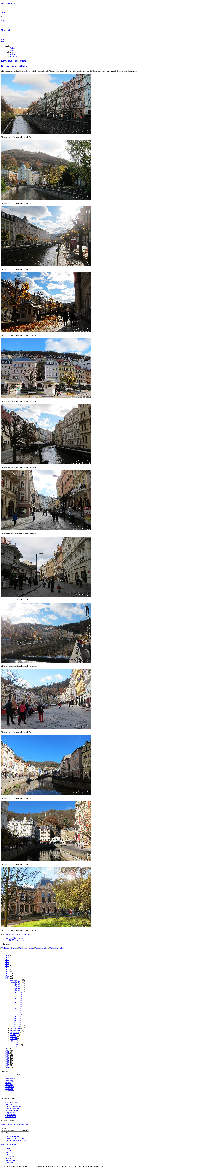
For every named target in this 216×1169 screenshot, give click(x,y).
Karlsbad (6, 60)
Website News (10, 1117)
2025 (7, 956)
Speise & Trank (10, 1115)
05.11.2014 (18, 1022)
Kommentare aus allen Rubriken (16, 1140)
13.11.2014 (18, 1010)
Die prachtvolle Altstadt (14, 66)
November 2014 (15, 982)
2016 (7, 974)
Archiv (3, 12)
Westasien (8, 1093)
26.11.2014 (18, 988)
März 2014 (14, 1043)
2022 (7, 962)
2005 (7, 1065)
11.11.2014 (18, 1014)
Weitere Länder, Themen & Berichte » (14, 1124)
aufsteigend (14, 56)
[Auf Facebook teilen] (8, 948)
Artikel (12, 48)
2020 (7, 966)
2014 (3, 21)
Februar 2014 (14, 1045)
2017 (7, 972)
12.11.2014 (18, 1012)
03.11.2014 (18, 1027)
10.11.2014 (18, 1016)
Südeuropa (9, 1089)
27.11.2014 (18, 986)
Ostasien (8, 1083)
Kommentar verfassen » (21, 934)
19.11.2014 (18, 1000)
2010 (7, 1055)
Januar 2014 (14, 1047)
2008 (7, 1059)
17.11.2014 (18, 1004)
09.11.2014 (18, 1018)
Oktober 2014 (15, 1029)
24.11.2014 (18, 992)
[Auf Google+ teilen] (25, 948)
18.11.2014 (18, 1002)
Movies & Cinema (11, 1111)
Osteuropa (9, 1085)
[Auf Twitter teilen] (40, 948)
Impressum (9, 1162)
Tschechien (19, 60)
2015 (7, 976)
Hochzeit (8, 1104)
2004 (7, 1067)
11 (8, 934)
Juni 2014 (13, 1037)
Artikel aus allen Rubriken (14, 1138)
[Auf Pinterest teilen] (55, 948)
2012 (7, 1051)
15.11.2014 (18, 1006)
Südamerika (9, 1087)
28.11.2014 (18, 984)
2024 (7, 958)
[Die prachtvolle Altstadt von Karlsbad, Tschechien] (46, 133)
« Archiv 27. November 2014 (15, 940)
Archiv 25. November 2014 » (15, 938)
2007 (7, 1061)
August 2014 (14, 1033)
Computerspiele (11, 1102)
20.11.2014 (18, 998)
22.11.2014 (18, 996)
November (7, 30)
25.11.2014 (18, 990)
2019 (7, 968)
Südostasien (9, 1091)
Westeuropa (9, 1095)
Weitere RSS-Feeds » (8, 1144)
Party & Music (10, 1113)
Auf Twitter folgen (12, 1136)
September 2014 (15, 1031)
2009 (7, 1057)
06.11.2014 (18, 1020)
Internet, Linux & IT (12, 1109)
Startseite (8, 1148)
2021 (7, 964)
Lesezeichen (9, 1156)
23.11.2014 (18, 994)
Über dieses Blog (11, 1160)
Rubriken (8, 1150)
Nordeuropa (9, 1081)
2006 (7, 1063)
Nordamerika (10, 1079)
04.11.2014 (18, 1025)
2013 (7, 1049)
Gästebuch (9, 1158)
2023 (7, 960)
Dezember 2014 (15, 980)
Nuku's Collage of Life (8, 3)
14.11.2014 (18, 1008)
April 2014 (14, 1041)
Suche (7, 1154)
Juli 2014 (13, 1035)
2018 (7, 970)
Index (12, 50)
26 (2, 40)
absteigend (13, 54)
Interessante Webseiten (13, 1107)
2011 (7, 1053)
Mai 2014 (13, 1039)
